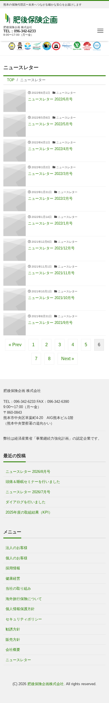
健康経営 (13, 578)
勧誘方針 (13, 629)
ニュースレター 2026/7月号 (28, 492)
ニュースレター (18, 660)
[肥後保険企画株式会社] (31, 17)
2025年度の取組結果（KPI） (29, 512)
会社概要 (13, 649)
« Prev (15, 344)
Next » (67, 358)
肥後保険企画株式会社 (45, 684)
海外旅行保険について (24, 599)
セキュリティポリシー (24, 619)
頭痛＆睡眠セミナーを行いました (33, 482)
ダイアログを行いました (26, 502)
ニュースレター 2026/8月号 (28, 472)
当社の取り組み (18, 588)
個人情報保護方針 (20, 609)
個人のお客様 (16, 558)
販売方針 (13, 639)
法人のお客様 (16, 548)
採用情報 (13, 568)
